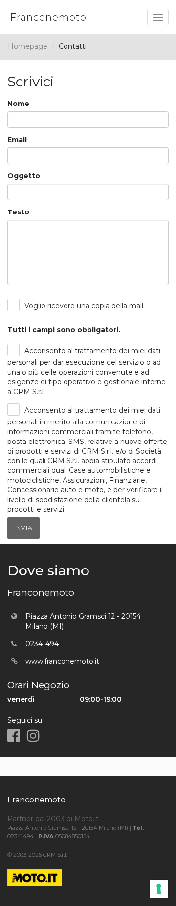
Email (17, 139)
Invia (23, 527)
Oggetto (23, 175)
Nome (18, 103)
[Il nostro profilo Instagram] (33, 736)
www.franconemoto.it (62, 661)
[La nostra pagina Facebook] (13, 736)
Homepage (27, 46)
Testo (18, 212)
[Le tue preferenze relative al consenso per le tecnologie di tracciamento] (159, 889)
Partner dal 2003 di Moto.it (53, 818)
